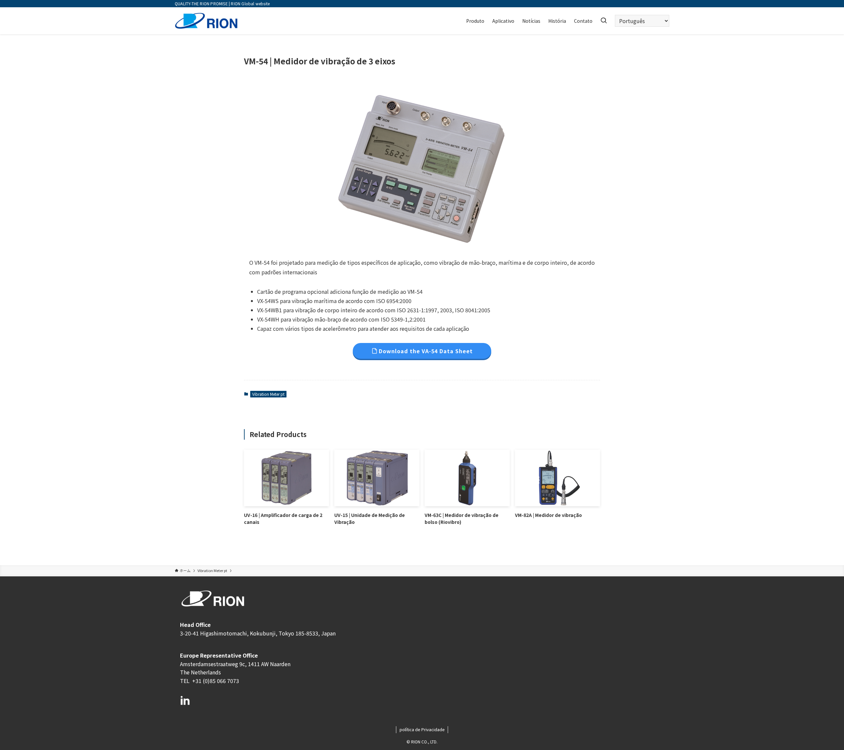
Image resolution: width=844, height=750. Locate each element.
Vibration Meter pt (268, 394)
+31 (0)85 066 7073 (215, 681)
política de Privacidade (422, 729)
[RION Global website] (206, 21)
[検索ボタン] (603, 20)
